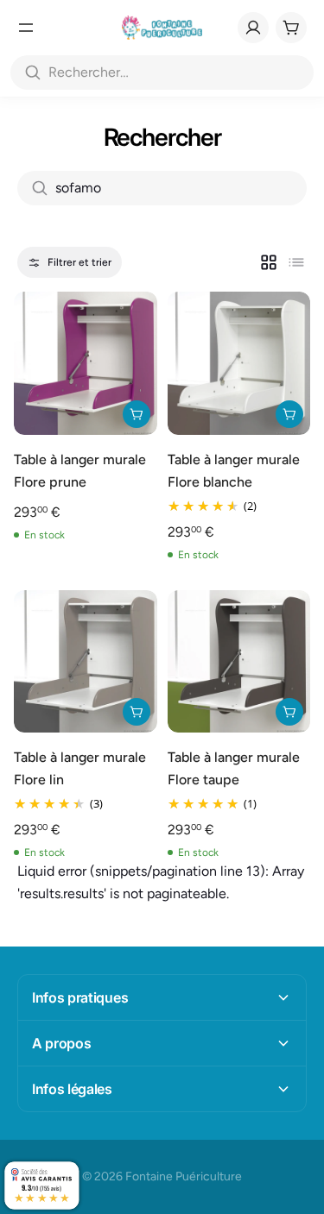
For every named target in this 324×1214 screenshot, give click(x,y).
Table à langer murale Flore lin (80, 768)
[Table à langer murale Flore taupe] (239, 661)
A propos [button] (61, 1043)
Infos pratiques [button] (80, 997)
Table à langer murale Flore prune (80, 470)
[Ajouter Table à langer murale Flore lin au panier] (136, 712)
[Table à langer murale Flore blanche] (239, 363)
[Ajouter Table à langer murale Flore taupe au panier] (289, 712)
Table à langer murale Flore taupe (234, 768)
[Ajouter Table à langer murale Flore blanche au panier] (289, 414)
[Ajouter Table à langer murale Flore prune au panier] (136, 414)
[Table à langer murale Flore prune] (85, 363)
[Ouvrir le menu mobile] (25, 27)
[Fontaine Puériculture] (162, 28)
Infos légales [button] (72, 1089)
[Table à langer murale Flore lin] (85, 661)
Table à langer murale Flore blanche (234, 470)
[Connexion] (253, 27)
